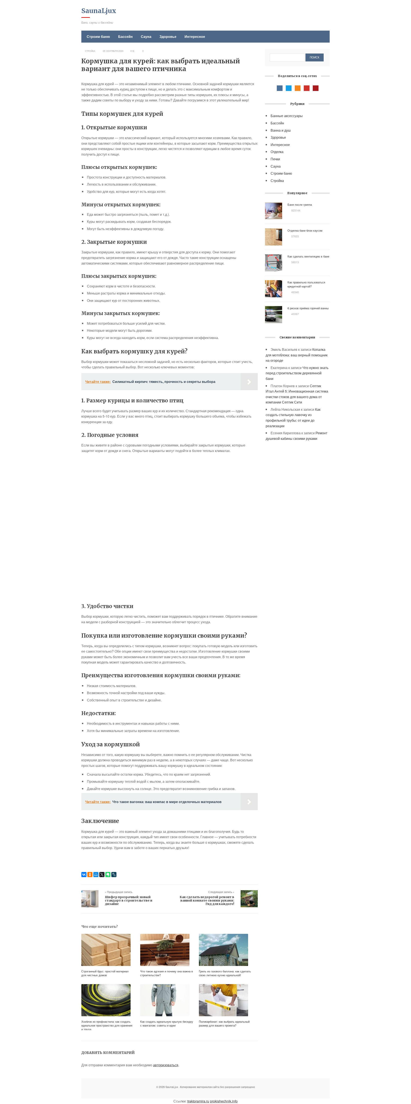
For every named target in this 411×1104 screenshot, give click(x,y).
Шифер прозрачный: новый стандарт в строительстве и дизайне (128, 900)
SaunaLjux (98, 11)
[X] (101, 874)
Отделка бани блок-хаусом (304, 230)
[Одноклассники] (89, 874)
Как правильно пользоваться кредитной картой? (306, 284)
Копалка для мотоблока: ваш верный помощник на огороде (297, 355)
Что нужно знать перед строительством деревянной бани (297, 373)
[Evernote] (107, 874)
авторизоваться (165, 1064)
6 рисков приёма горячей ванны (308, 308)
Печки (275, 158)
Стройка (90, 50)
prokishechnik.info (224, 1101)
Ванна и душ (281, 130)
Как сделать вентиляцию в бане (308, 256)
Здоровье (167, 36)
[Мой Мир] (95, 874)
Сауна (146, 36)
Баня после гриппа (299, 204)
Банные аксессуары (287, 115)
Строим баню (98, 36)
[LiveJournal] (113, 874)
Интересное (195, 36)
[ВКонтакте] (83, 874)
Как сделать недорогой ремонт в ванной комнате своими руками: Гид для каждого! (207, 900)
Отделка (277, 151)
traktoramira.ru (198, 1101)
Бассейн (125, 36)
